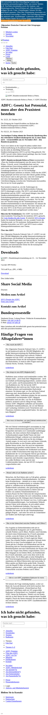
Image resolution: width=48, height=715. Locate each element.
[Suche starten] (4, 82)
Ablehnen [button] (4, 21)
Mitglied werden (12, 32)
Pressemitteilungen (12, 682)
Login (8, 56)
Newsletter (10, 36)
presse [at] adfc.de (13, 323)
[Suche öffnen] (4, 42)
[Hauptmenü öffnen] (6, 42)
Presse (8, 54)
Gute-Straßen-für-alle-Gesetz (14, 218)
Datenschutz (10, 699)
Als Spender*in (11, 670)
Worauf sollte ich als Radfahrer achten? (20, 473)
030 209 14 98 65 (14, 320)
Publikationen (11, 659)
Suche (8, 63)
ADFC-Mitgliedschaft (14, 668)
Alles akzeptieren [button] (24, 21)
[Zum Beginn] (2, 713)
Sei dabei (9, 52)
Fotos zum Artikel (7, 302)
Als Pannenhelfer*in (13, 676)
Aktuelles (9, 46)
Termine (9, 635)
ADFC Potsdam (11, 50)
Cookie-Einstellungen (14, 701)
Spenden (9, 34)
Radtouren (9, 637)
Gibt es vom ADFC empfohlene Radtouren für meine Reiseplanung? (26, 578)
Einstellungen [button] (13, 21)
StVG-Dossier (40, 218)
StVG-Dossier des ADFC (10, 299)
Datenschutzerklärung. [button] (35, 19)
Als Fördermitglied (12, 674)
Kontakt (9, 662)
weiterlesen (10, 368)
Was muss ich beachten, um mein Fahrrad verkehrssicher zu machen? (26, 421)
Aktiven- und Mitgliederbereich (17, 688)
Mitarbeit (9, 657)
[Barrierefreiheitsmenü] (2, 42)
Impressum (10, 697)
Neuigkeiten (10, 633)
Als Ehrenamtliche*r (13, 672)
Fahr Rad (9, 48)
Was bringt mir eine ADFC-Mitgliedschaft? (21, 372)
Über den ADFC (12, 653)
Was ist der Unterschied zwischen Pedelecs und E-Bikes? (26, 523)
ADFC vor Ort (11, 655)
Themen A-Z (10, 647)
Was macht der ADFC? (14, 345)
